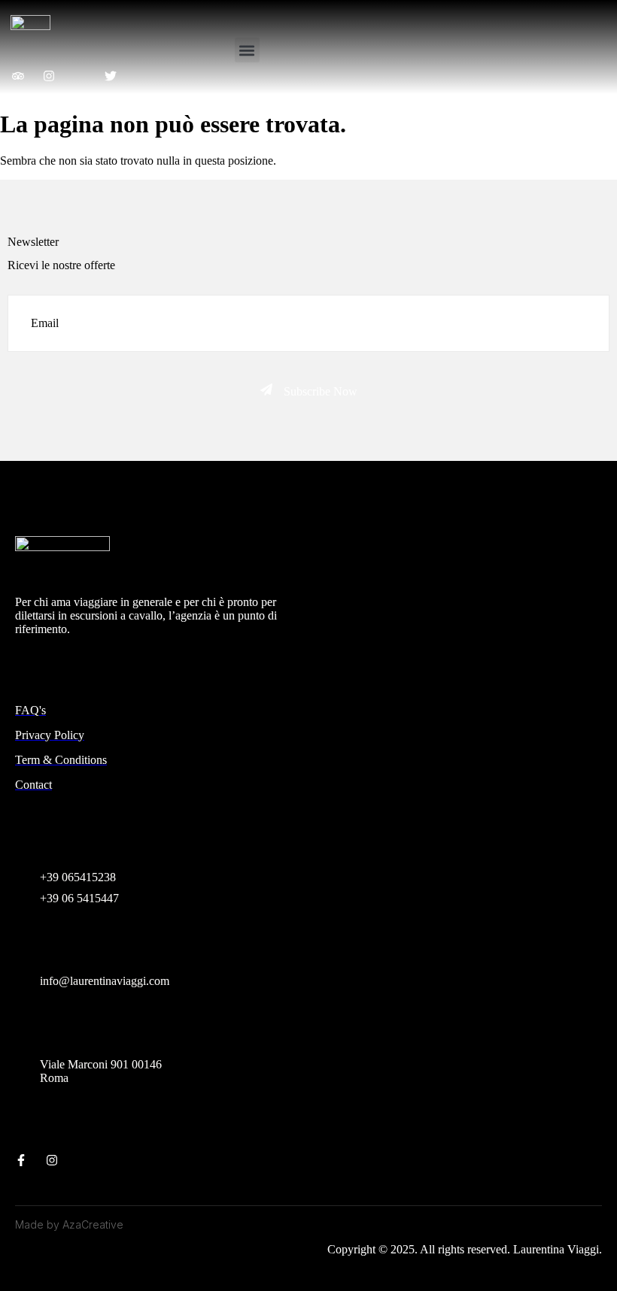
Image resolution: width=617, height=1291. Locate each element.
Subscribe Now (320, 391)
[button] (247, 50)
